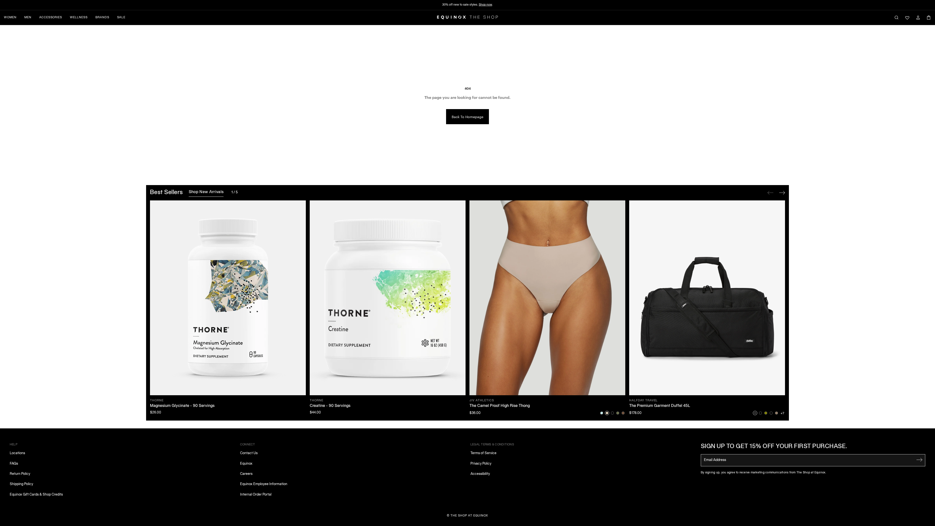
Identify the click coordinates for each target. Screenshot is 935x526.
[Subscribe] (919, 460)
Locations (17, 453)
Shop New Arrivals (206, 192)
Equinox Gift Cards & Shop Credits (36, 494)
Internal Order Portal (255, 494)
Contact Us (249, 453)
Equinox (246, 463)
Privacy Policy (480, 463)
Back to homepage (467, 116)
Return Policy (20, 474)
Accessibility (480, 474)
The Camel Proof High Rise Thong (499, 406)
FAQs (14, 463)
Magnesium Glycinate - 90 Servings (182, 406)
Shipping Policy (21, 484)
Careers (246, 474)
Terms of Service (483, 453)
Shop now (485, 4)
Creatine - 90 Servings (330, 406)
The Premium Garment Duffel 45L (659, 406)
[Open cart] (928, 17)
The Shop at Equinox (469, 515)
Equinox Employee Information (263, 484)
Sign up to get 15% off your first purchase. (774, 446)
